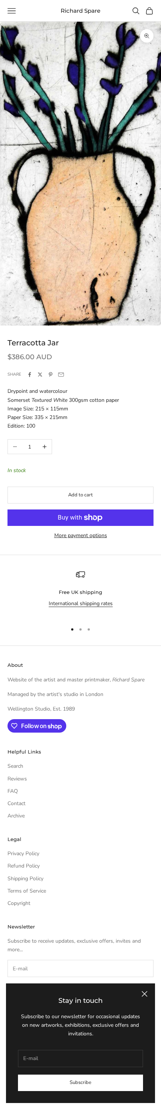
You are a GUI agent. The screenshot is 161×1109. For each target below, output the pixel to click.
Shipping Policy (25, 878)
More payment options (80, 535)
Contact (16, 803)
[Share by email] (61, 375)
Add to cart (80, 495)
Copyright (18, 903)
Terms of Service (26, 890)
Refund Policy (23, 865)
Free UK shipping (80, 592)
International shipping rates (81, 603)
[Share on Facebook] (30, 375)
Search (15, 766)
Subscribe (80, 1082)
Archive (16, 815)
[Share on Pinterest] (51, 375)
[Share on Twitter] (40, 375)
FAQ (12, 791)
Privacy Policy (23, 853)
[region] (80, 593)
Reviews (17, 778)
